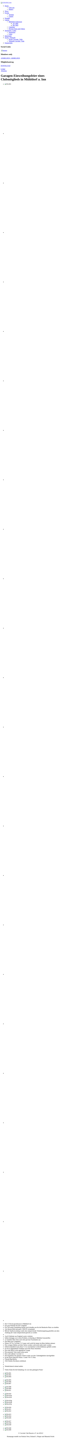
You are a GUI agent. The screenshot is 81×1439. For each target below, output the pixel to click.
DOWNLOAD (5, 66)
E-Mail (3, 69)
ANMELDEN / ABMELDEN (10, 58)
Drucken (4, 71)
